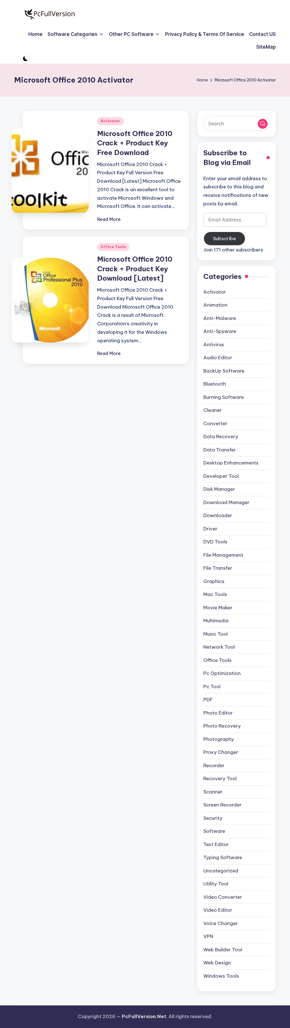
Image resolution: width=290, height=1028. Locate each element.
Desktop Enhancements (231, 463)
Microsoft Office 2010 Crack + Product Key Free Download (134, 143)
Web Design (217, 963)
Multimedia (216, 621)
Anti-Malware (219, 318)
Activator (110, 121)
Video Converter (222, 897)
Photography (218, 739)
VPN (208, 936)
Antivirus (213, 344)
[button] (263, 124)
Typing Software (222, 857)
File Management (223, 555)
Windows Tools (221, 976)
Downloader (217, 515)
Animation (215, 305)
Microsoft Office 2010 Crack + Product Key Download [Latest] (134, 268)
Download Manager (226, 502)
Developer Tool (221, 476)
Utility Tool (215, 884)
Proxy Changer (220, 752)
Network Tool (219, 647)
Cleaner (212, 410)
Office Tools (113, 247)
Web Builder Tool (222, 950)
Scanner (213, 792)
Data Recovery (220, 436)
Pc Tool (212, 686)
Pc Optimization (222, 673)
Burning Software (223, 397)
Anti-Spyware (219, 331)
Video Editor (217, 910)
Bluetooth (214, 384)
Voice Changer (220, 923)
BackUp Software (223, 371)
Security (212, 818)
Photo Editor (218, 713)
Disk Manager (219, 489)
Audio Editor (217, 357)
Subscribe (224, 238)
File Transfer (217, 568)
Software (214, 831)
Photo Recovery (222, 726)
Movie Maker (218, 608)
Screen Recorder (222, 805)
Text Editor (216, 844)
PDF (208, 699)
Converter (215, 423)
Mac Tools (215, 594)
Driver (210, 529)
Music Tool (215, 634)
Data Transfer (219, 450)
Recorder (214, 765)
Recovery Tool (220, 778)
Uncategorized (220, 871)
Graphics (214, 581)
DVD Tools (215, 542)
